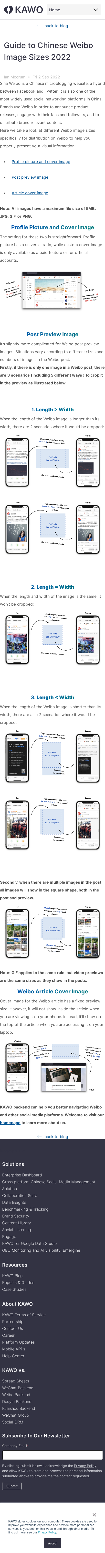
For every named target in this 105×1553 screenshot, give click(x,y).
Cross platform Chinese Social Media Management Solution (48, 1185)
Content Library (16, 1222)
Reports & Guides (18, 1282)
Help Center (13, 1355)
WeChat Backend (17, 1387)
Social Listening (16, 1229)
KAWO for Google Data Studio (29, 1243)
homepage (10, 1122)
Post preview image (30, 177)
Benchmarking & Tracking (25, 1209)
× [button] (94, 1513)
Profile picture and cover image (41, 161)
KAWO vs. (14, 1370)
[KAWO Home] (23, 10)
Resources (14, 1265)
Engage (9, 1236)
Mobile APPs (13, 1349)
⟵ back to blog (52, 25)
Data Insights (14, 1202)
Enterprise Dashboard (22, 1175)
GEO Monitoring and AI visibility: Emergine (41, 1250)
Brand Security (15, 1216)
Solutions (13, 1164)
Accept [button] (52, 1543)
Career (8, 1335)
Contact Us (12, 1328)
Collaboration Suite (19, 1195)
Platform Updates (18, 1342)
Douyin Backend (17, 1401)
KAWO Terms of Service (24, 1314)
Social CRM (12, 1422)
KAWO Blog (12, 1275)
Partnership (12, 1321)
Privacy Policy (47, 1532)
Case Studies (14, 1289)
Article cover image (30, 192)
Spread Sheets (15, 1381)
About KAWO (17, 1304)
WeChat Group (15, 1415)
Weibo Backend (16, 1394)
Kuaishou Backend (18, 1408)
